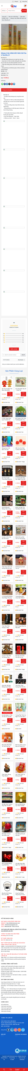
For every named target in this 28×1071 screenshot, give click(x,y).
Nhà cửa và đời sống (13, 16)
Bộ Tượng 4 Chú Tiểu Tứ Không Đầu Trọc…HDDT (20, 419)
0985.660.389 (8, 926)
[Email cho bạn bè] (9, 84)
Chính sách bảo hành (6, 1009)
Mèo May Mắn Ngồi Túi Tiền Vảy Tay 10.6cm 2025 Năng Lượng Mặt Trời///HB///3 (7, 745)
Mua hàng (23, 512)
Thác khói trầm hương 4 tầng (6, 626)
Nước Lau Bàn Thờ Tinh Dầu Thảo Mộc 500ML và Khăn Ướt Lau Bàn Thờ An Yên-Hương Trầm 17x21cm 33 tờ (20, 508)
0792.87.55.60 (8, 1024)
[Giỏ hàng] (25, 5)
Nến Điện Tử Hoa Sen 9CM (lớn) (6, 834)
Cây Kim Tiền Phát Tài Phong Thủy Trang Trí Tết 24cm (6, 656)
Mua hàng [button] (10, 394)
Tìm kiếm (24, 10)
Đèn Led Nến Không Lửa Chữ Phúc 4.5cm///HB (7, 864)
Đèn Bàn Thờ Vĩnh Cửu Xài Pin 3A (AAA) (19, 656)
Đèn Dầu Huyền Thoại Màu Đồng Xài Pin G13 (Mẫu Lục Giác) (7, 478)
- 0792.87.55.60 (15, 926)
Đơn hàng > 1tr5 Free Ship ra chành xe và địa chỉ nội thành (13, 986)
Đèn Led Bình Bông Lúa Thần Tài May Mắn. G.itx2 (20, 805)
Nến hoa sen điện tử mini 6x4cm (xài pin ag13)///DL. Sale (20, 448)
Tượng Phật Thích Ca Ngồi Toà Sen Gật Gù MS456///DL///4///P (20, 715)
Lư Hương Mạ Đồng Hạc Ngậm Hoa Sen (20, 478)
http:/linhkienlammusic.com (13, 923)
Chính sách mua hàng (6, 1006)
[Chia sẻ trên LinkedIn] (14, 84)
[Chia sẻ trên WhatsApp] (2, 84)
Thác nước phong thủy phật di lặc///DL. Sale (6, 775)
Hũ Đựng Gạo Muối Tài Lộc (20, 567)
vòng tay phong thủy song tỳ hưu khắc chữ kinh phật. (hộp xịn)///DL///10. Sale (20, 894)
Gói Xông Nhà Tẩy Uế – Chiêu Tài (20, 389)
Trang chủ (4, 16)
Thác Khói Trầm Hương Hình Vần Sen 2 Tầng (20, 686)
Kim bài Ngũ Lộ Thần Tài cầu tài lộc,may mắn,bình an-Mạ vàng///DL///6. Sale (7, 715)
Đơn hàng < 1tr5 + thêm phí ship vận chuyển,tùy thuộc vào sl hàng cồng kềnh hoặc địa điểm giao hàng (13, 989)
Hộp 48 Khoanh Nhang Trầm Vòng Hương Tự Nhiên (6, 508)
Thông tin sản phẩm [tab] (7, 90)
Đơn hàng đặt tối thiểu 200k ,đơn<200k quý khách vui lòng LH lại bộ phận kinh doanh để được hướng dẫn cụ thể (13, 994)
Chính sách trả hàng (5, 1011)
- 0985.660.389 (15, 1024)
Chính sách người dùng (6, 1008)
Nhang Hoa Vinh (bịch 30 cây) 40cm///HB (6, 448)
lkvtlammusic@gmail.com (11, 924)
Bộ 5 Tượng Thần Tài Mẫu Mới (20, 626)
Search (23, 354)
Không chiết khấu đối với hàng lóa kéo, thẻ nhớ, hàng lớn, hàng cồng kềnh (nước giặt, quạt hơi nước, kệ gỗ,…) (13, 968)
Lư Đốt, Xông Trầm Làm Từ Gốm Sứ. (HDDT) (6, 419)
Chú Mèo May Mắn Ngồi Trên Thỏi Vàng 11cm (20, 864)
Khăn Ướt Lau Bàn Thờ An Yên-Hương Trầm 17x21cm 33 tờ (20, 537)
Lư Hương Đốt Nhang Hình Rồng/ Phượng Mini (7, 597)
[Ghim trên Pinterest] (12, 84)
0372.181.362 (9, 935)
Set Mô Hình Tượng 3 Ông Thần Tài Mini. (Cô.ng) (7, 805)
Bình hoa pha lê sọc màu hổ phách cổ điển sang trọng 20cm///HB (20, 745)
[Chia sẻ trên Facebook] (5, 84)
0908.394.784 (9, 940)
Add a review (14, 349)
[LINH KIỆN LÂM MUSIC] (13, 5)
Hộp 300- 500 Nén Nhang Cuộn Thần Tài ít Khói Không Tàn (7, 686)
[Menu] (2, 6)
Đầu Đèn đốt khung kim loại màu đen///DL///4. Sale (6, 894)
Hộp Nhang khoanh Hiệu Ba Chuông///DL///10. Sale (20, 834)
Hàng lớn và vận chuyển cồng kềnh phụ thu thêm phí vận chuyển (13, 998)
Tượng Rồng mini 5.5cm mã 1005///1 (20, 597)
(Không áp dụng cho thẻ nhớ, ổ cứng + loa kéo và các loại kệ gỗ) (13, 975)
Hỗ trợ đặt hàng (4, 1004)
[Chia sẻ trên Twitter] (7, 84)
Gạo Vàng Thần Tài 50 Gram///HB (20, 775)
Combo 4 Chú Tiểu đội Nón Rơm (6, 537)
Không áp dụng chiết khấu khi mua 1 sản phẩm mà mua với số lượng (13, 972)
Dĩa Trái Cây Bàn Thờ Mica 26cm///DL (7, 389)
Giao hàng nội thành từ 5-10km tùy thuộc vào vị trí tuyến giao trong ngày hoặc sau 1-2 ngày (12, 983)
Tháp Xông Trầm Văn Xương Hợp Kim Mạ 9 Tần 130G (7, 567)
